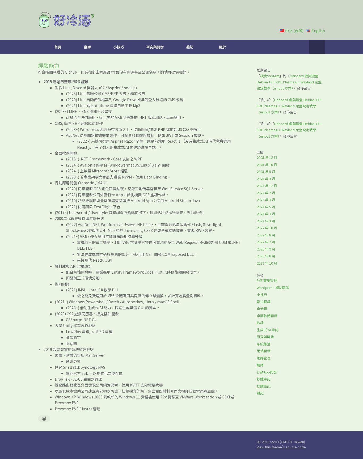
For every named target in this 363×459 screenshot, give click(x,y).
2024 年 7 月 (266, 192)
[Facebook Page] (159, 445)
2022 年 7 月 (266, 241)
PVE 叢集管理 (267, 280)
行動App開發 (267, 372)
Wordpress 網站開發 (273, 287)
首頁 (57, 46)
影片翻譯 (264, 301)
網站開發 (264, 350)
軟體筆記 (264, 378)
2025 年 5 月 (266, 171)
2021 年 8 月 (266, 255)
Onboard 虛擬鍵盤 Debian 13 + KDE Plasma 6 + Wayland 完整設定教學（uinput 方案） (289, 82)
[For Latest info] (108, 445)
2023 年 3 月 (266, 220)
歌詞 (260, 322)
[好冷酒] (66, 20)
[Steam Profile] (146, 445)
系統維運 (264, 343)
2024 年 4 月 (266, 199)
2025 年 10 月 (267, 164)
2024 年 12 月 (267, 185)
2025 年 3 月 (266, 178)
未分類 (262, 308)
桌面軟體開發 (267, 315)
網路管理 (264, 357)
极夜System (269, 75)
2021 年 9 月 (266, 249)
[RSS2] (172, 445)
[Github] (121, 445)
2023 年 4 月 (266, 213)
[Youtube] (134, 445)
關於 (222, 46)
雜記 (189, 46)
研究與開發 (155, 46)
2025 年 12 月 (267, 157)
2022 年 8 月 (266, 234)
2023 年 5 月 (266, 206)
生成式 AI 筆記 (267, 329)
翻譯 (87, 46)
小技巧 (118, 46)
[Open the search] (317, 47)
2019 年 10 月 (267, 263)
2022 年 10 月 (267, 227)
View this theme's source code (281, 446)
